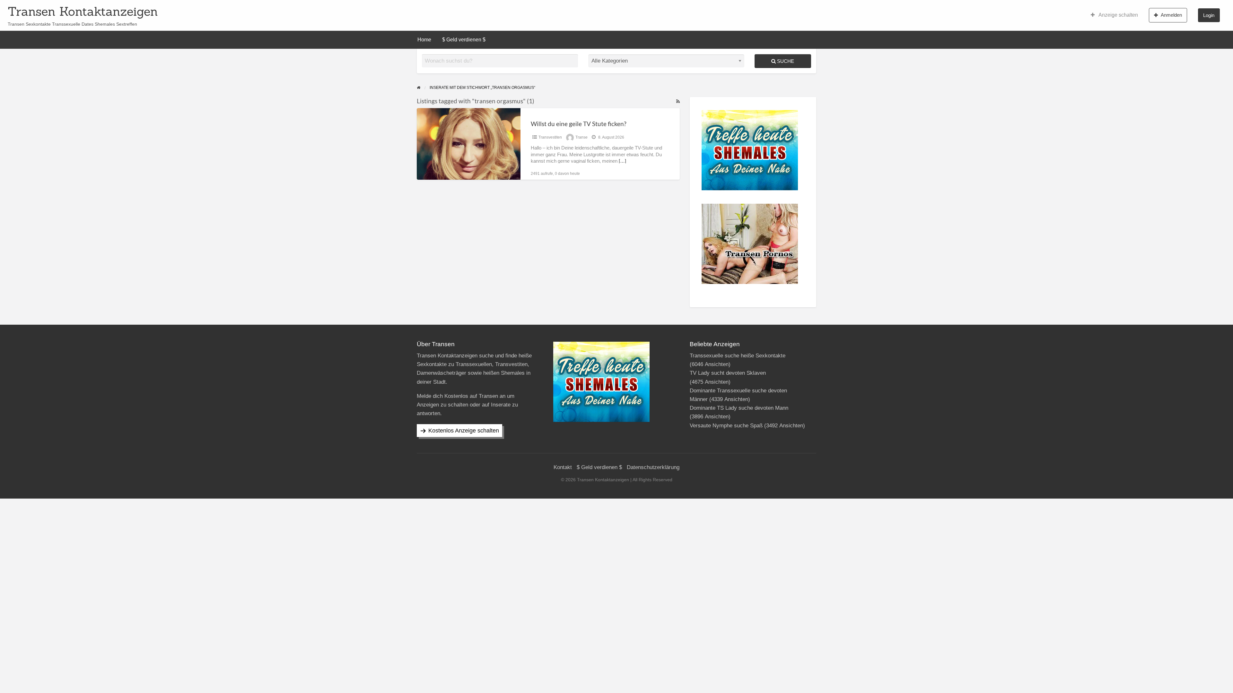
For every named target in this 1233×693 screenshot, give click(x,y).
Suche (785, 61)
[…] (622, 161)
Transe (581, 137)
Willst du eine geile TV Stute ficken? (578, 123)
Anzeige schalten (1117, 15)
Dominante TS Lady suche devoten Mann (739, 408)
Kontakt (563, 467)
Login (1208, 15)
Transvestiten (550, 137)
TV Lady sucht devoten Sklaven (728, 373)
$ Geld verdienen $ (463, 39)
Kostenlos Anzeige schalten (463, 430)
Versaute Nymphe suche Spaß (726, 426)
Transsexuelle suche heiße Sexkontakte (737, 356)
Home (424, 39)
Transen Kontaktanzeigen (83, 11)
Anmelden (1171, 15)
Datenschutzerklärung (653, 467)
